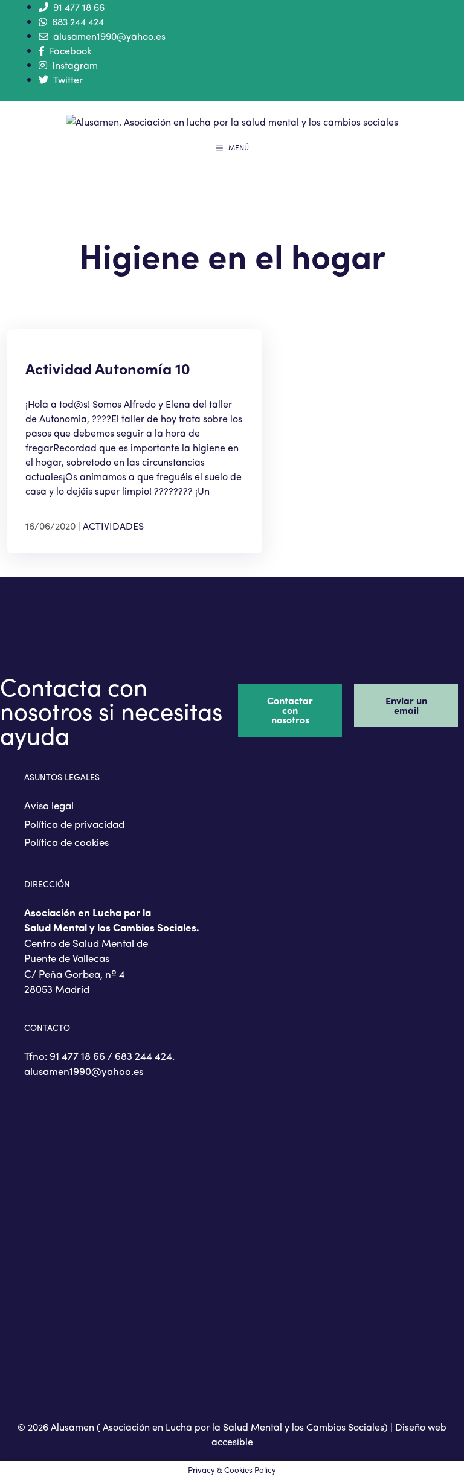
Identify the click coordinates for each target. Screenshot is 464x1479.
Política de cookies (66, 842)
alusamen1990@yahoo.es (109, 36)
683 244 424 (78, 21)
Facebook (71, 50)
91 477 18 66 (79, 7)
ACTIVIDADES (113, 526)
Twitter (68, 79)
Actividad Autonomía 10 (107, 368)
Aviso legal (49, 805)
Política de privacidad (74, 823)
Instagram (75, 65)
